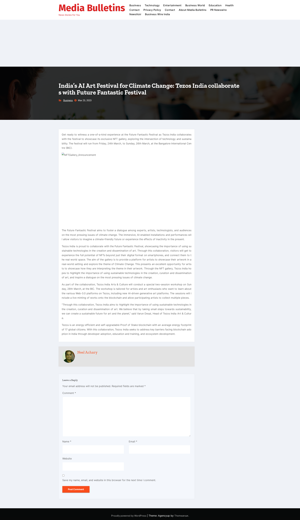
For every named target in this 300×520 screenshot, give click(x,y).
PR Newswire (218, 9)
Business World (195, 5)
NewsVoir (135, 14)
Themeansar (181, 515)
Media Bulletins (92, 8)
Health (229, 5)
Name (66, 441)
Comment (69, 393)
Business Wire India (157, 14)
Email (133, 441)
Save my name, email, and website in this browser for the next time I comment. (109, 480)
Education (215, 5)
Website (67, 458)
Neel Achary (87, 352)
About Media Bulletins (193, 9)
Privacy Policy (152, 9)
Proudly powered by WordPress (129, 515)
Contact (134, 9)
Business (135, 5)
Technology (152, 5)
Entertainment (172, 5)
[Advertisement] (150, 43)
